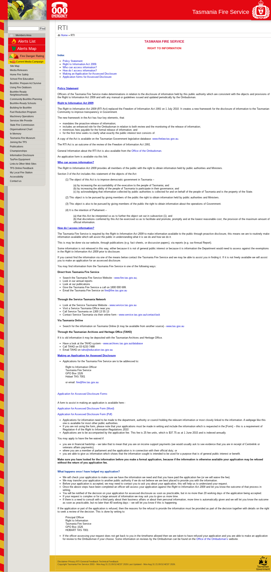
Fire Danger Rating (32, 56)
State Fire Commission (22, 125)
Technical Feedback (108, 561)
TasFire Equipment (20, 159)
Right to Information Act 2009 (79, 64)
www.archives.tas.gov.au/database (123, 343)
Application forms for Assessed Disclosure (87, 76)
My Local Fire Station (21, 172)
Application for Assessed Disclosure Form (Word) (86, 408)
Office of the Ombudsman (146, 150)
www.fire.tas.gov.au (125, 277)
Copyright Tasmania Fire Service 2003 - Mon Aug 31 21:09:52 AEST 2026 (93, 564)
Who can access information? (80, 67)
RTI (78, 561)
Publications (16, 146)
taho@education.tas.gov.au (97, 349)
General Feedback (89, 561)
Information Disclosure (22, 155)
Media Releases (19, 70)
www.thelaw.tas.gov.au (165, 138)
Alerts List (27, 41)
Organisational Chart (21, 129)
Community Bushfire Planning (26, 99)
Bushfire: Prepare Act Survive (25, 83)
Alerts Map (26, 48)
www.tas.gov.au (175, 326)
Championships (18, 151)
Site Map (14, 66)
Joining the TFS (18, 142)
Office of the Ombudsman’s (212, 538)
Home (64, 35)
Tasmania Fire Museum (22, 138)
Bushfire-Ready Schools (23, 103)
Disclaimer (63, 561)
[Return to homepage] (27, 10)
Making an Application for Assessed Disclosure (90, 73)
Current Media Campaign (29, 61)
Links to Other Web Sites (23, 163)
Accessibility (16, 176)
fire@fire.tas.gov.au (116, 290)
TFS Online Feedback (21, 168)
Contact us (15, 181)
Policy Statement (73, 61)
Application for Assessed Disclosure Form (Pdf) (85, 414)
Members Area (23, 35)
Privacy (72, 561)
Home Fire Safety (19, 74)
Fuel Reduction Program (23, 112)
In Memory (15, 133)
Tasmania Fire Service (220, 12)
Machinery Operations (22, 116)
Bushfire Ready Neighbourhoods (19, 93)
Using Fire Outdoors (21, 87)
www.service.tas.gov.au (123, 305)
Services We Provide (21, 120)
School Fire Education (22, 79)
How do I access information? (80, 70)
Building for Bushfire (21, 107)
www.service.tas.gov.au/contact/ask (139, 314)
